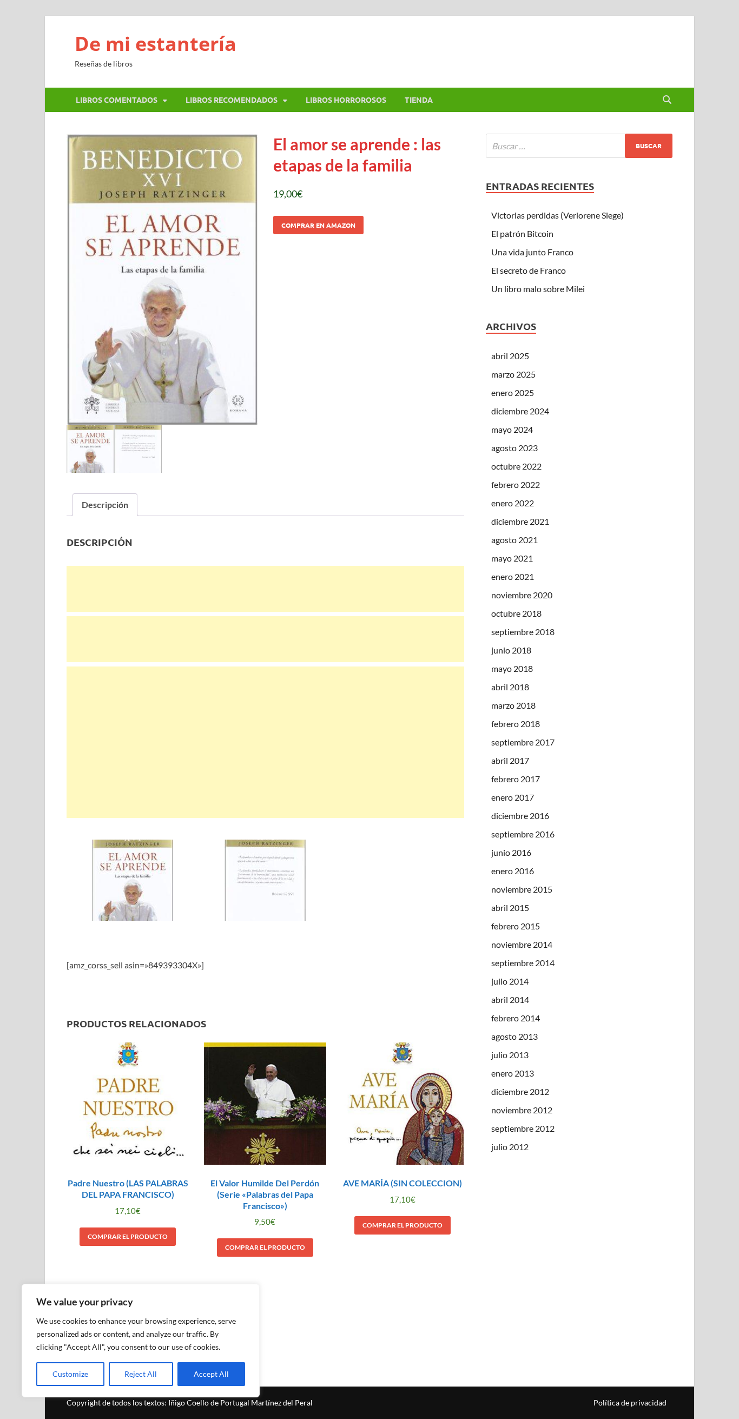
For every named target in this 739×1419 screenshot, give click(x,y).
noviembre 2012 (521, 1110)
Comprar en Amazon (318, 225)
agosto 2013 (514, 1036)
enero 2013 (512, 1073)
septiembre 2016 (523, 834)
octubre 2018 (516, 613)
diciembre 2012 (520, 1091)
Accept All (211, 1373)
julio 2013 (510, 1055)
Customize (70, 1373)
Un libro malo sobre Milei (538, 288)
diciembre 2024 (520, 411)
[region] (141, 1340)
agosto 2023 (514, 448)
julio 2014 (510, 981)
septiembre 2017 (523, 742)
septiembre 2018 (523, 631)
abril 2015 (510, 907)
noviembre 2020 (521, 595)
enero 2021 (512, 576)
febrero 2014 (515, 1018)
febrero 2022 (515, 484)
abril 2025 (510, 356)
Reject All (140, 1373)
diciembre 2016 (520, 815)
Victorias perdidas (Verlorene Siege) (557, 215)
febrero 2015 (515, 926)
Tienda (419, 99)
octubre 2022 (516, 466)
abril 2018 (510, 687)
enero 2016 (512, 871)
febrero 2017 (515, 779)
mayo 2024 (512, 429)
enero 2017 (512, 797)
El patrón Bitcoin (522, 233)
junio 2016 (511, 852)
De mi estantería (155, 43)
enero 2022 (512, 503)
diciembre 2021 (520, 521)
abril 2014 (510, 999)
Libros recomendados (232, 99)
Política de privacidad (630, 1402)
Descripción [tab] (105, 504)
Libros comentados (116, 99)
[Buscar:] (579, 146)
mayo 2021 (512, 558)
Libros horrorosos (346, 99)
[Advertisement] (265, 589)
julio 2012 (510, 1146)
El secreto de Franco (528, 270)
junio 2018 (511, 650)
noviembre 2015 (521, 889)
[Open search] (667, 100)
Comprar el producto (128, 1236)
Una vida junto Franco (532, 252)
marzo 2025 (513, 374)
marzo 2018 (513, 705)
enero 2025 (512, 392)
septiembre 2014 (523, 963)
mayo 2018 (512, 668)
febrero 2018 (515, 723)
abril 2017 (510, 760)
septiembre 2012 (523, 1128)
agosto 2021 (514, 539)
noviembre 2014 (521, 944)
